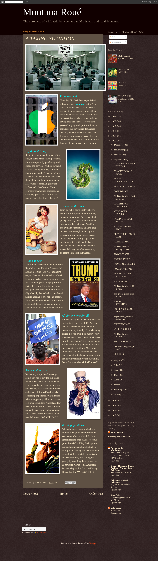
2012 (114, 415)
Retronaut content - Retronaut (120, 481)
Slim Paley (116, 495)
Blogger (92, 543)
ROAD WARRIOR (122, 341)
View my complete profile (119, 436)
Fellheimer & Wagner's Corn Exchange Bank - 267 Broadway (121, 455)
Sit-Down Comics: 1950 (121, 472)
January (118, 394)
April (116, 379)
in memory (115, 510)
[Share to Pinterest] (75, 482)
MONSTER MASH (122, 241)
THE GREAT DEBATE (124, 186)
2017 (114, 136)
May (116, 375)
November (119, 149)
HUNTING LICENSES (124, 264)
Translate (42, 532)
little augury (116, 508)
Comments (116, 42)
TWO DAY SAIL (121, 254)
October (118, 154)
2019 (114, 126)
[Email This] (66, 482)
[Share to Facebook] (73, 482)
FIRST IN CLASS (122, 324)
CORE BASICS (121, 191)
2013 (114, 410)
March (117, 384)
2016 (114, 140)
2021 (114, 116)
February (118, 389)
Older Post (96, 493)
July (116, 365)
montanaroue (116, 432)
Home (64, 493)
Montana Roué (52, 12)
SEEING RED (120, 281)
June (116, 370)
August (117, 360)
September (119, 159)
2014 (114, 405)
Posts (114, 36)
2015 (114, 400)
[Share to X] (70, 482)
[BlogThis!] (68, 482)
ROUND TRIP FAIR (123, 269)
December (119, 145)
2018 (114, 131)
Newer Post (30, 493)
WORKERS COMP (122, 329)
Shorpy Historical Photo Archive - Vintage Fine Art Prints (122, 468)
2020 (114, 121)
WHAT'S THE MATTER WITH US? (126, 99)
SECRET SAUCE (122, 259)
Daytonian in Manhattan (117, 449)
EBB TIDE (119, 354)
